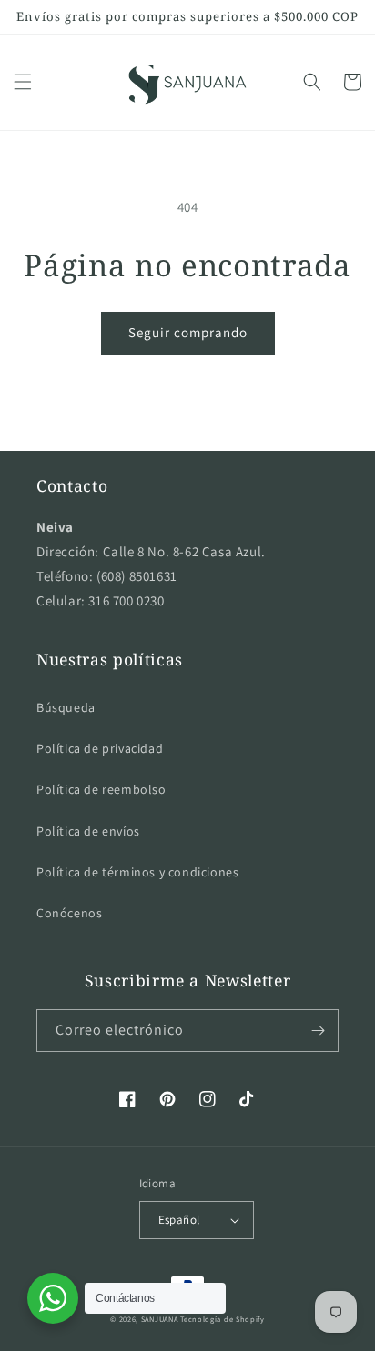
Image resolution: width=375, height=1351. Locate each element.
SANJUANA (159, 1319)
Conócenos (69, 913)
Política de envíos (88, 831)
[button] (23, 82)
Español (179, 1219)
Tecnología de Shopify (222, 1319)
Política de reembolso (101, 789)
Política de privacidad (99, 748)
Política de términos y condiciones (137, 872)
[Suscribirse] (318, 1030)
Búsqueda (66, 707)
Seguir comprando (188, 332)
